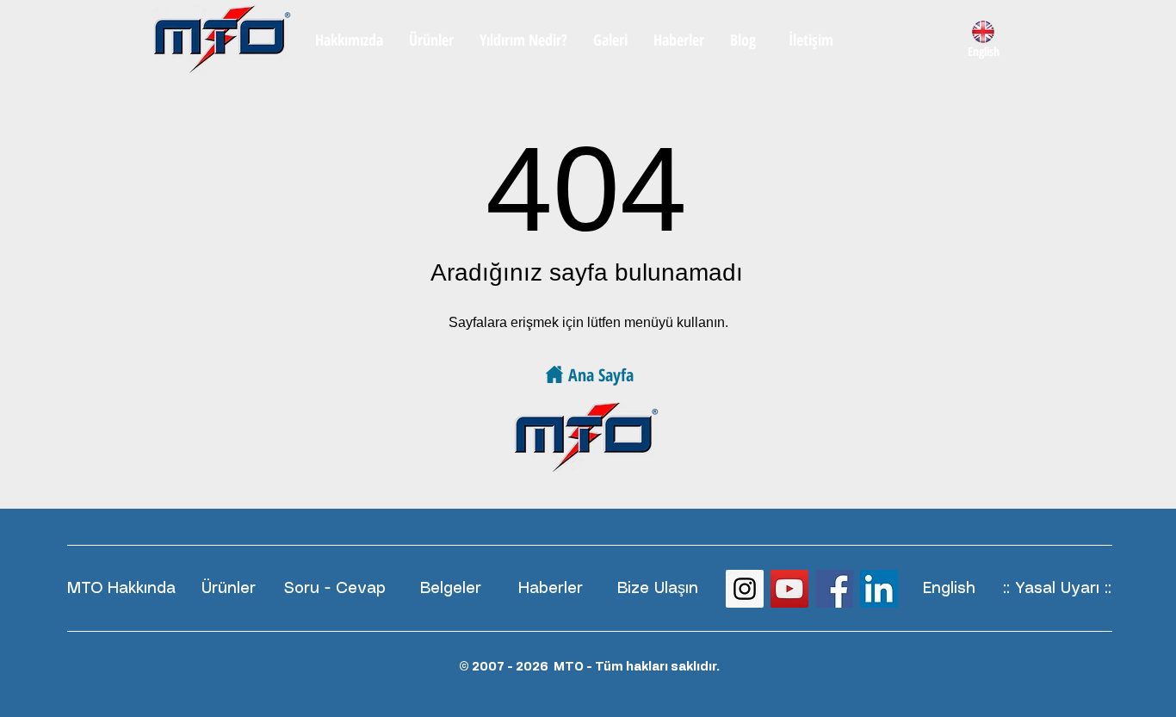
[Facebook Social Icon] (834, 589)
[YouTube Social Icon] (789, 589)
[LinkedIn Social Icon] (879, 589)
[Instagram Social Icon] (745, 589)
